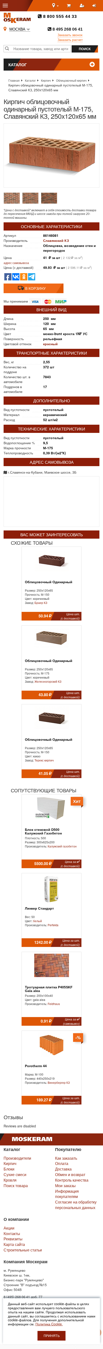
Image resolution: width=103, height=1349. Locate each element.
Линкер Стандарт (39, 908)
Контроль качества (71, 1180)
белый (37, 921)
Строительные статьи (23, 1250)
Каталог (30, 80)
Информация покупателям (67, 1193)
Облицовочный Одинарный (48, 582)
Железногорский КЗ (47, 681)
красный (50, 343)
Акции (9, 1228)
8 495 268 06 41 (67, 29)
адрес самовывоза (16, 263)
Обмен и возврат (70, 1174)
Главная (14, 80)
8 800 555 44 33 (59, 16)
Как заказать (66, 1158)
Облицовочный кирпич (71, 80)
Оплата (61, 1163)
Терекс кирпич (44, 760)
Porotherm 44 (36, 1066)
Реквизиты (13, 1239)
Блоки (9, 1169)
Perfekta (53, 925)
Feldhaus (54, 1004)
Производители (17, 1158)
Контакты (12, 1233)
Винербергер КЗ (59, 1082)
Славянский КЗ (56, 240)
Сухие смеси (15, 1174)
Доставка (63, 1169)
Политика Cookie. (49, 1324)
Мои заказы (65, 1185)
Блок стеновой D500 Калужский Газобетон (43, 831)
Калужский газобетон (62, 846)
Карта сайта (14, 1244)
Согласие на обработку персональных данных (76, 1204)
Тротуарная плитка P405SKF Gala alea (49, 989)
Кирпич (46, 80)
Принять (52, 1336)
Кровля (10, 1180)
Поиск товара (16, 1185)
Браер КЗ (40, 603)
